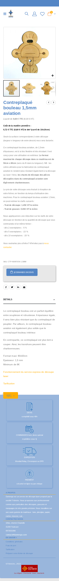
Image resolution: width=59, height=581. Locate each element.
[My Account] (34, 14)
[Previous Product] (48, 102)
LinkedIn (18, 287)
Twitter (12, 287)
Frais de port (11, 546)
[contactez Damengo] (16, 535)
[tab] (29, 299)
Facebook (6, 287)
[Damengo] (11, 14)
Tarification (9, 383)
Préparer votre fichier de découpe (19, 553)
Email (24, 287)
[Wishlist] (42, 14)
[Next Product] (53, 102)
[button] (52, 76)
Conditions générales (14, 542)
